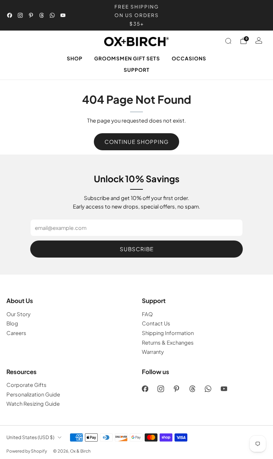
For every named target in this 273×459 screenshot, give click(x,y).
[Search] (228, 40)
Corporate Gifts (26, 385)
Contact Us (156, 323)
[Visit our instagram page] (20, 15)
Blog (12, 323)
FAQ (147, 314)
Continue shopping (136, 141)
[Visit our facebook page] (9, 15)
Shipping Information (168, 333)
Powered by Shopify (26, 451)
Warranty (153, 352)
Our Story (18, 314)
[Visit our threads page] (41, 15)
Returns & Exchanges (168, 342)
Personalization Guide (33, 394)
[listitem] (136, 15)
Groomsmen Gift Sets (127, 58)
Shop (74, 58)
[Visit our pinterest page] (31, 15)
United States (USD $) (30, 437)
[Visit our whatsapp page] (52, 15)
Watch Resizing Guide (33, 403)
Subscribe (137, 248)
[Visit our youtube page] (63, 15)
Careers (16, 333)
